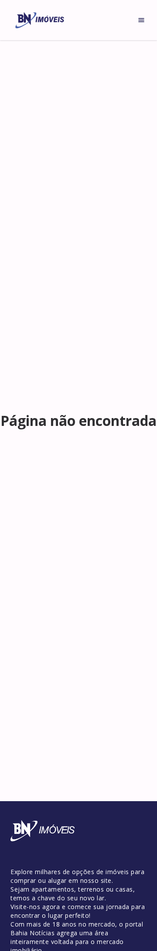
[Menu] (141, 20)
